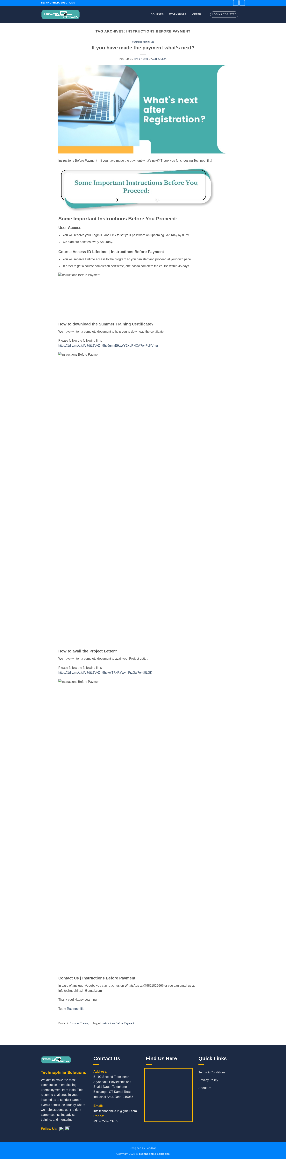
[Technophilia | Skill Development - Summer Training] (60, 15)
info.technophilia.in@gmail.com (115, 1111)
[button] (243, 14)
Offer (196, 14)
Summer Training (143, 42)
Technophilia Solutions (154, 1153)
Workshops (177, 14)
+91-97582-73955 (105, 1121)
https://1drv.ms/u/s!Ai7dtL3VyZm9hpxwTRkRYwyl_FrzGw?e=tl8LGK (105, 672)
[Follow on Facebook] (236, 3)
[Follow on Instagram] (242, 3)
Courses (157, 14)
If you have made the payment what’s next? (143, 47)
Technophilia (75, 1008)
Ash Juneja (159, 59)
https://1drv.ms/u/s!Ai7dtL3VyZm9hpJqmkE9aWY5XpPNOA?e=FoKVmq (108, 345)
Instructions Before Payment (118, 1023)
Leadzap (151, 1147)
